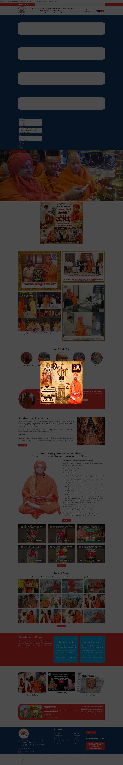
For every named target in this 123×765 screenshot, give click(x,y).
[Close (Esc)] (81, 362)
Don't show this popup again (62, 402)
